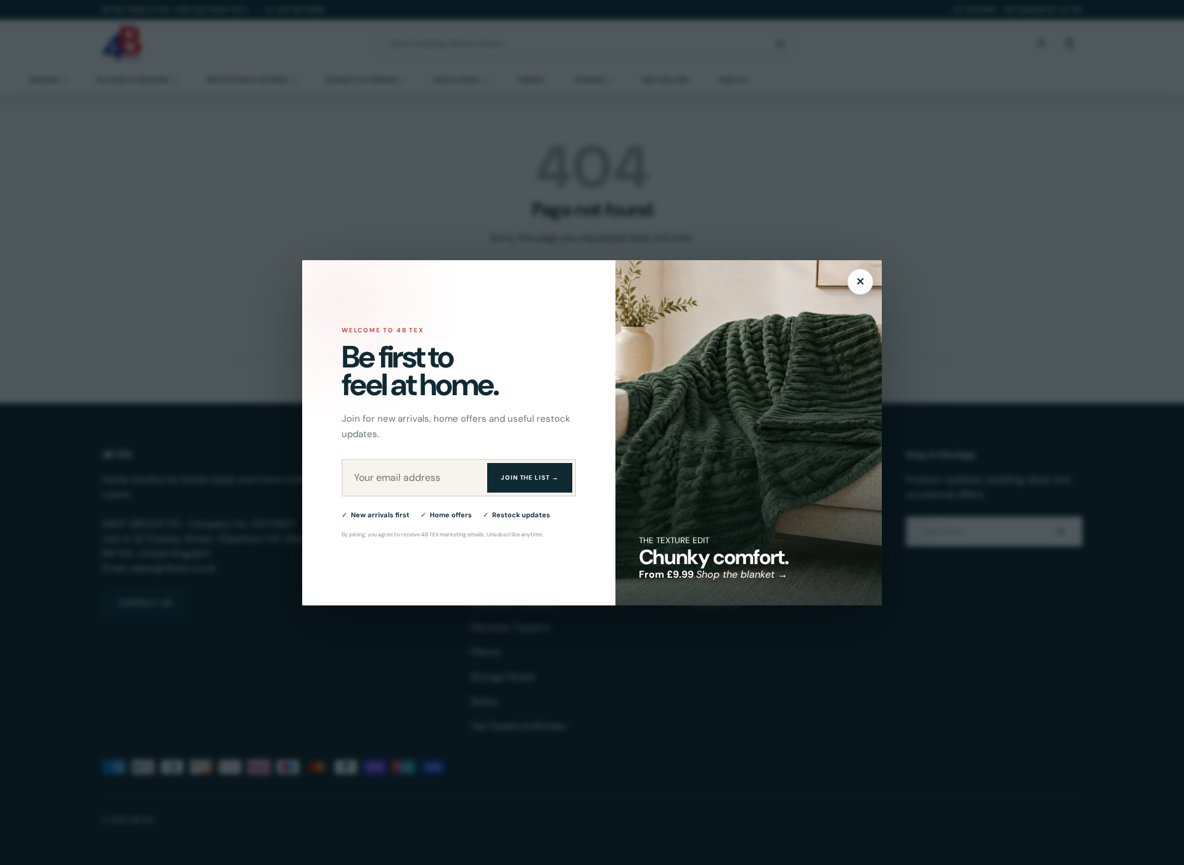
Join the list (530, 477)
